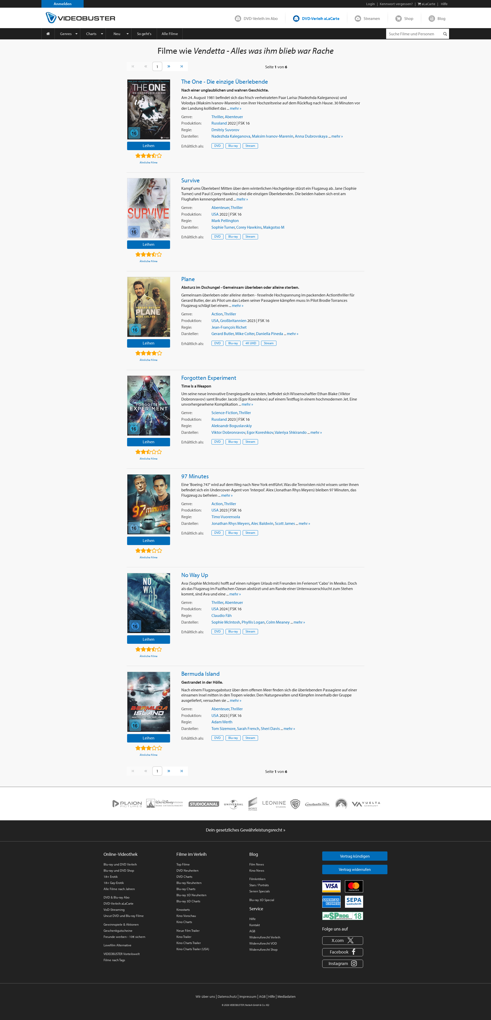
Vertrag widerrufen (355, 869)
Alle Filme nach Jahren (119, 889)
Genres (66, 33)
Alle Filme (170, 33)
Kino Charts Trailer (188, 943)
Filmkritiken (257, 879)
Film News (256, 864)
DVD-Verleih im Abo (261, 18)
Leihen (148, 145)
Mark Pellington (225, 220)
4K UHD (251, 343)
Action (217, 313)
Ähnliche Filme (149, 162)
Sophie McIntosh (225, 622)
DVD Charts (184, 876)
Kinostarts (183, 909)
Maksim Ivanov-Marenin (272, 136)
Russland (219, 123)
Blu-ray (233, 145)
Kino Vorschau (186, 916)
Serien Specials (259, 891)
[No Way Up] (148, 603)
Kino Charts (184, 922)
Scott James (285, 523)
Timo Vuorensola (225, 516)
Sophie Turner (223, 227)
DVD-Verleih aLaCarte (320, 18)
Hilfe (252, 919)
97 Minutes (195, 476)
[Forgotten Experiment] (148, 405)
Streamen (372, 18)
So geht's (144, 33)
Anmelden (63, 3)
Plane (188, 279)
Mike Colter (244, 333)
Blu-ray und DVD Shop (119, 870)
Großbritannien (233, 320)
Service (256, 909)
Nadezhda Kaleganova (230, 136)
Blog (441, 18)
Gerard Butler (222, 333)
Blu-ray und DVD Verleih (120, 864)
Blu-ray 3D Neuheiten (191, 895)
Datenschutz (227, 996)
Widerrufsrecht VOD (263, 943)
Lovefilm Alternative (117, 945)
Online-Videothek (120, 854)
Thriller (217, 116)
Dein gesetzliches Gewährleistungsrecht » (245, 830)
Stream (250, 145)
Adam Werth (221, 721)
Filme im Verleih (191, 854)
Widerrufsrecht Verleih (264, 937)
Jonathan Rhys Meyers (230, 523)
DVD (217, 145)
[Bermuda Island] (148, 702)
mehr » (235, 108)
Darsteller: (189, 136)
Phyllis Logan (253, 622)
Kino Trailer (183, 937)
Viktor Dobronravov (228, 432)
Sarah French (248, 728)
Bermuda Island (200, 673)
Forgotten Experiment (208, 377)
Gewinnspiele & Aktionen (121, 924)
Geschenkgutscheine (118, 930)
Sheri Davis (270, 728)
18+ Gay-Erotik (114, 883)
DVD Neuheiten (187, 870)
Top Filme (183, 864)
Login (370, 4)
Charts (91, 33)
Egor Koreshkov (260, 432)
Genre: (186, 116)
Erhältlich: (192, 146)
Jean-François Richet (229, 327)
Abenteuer (234, 116)
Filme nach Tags (114, 960)
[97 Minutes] (148, 504)
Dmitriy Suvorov (225, 129)
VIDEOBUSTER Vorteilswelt (122, 954)
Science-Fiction (224, 412)
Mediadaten (286, 996)
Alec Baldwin (262, 523)
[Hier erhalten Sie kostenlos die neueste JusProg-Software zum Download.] (342, 915)
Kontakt (254, 925)
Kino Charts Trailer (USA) (192, 949)
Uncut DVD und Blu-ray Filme (124, 916)
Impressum (247, 996)
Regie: (186, 129)
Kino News (256, 870)
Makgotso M (273, 227)
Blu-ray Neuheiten (189, 883)
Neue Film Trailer (187, 930)
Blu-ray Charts (185, 889)
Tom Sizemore (223, 728)
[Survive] (148, 208)
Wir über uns (205, 996)
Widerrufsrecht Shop (263, 949)
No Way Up (194, 575)
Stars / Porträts (259, 885)
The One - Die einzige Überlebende (224, 81)
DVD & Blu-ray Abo (116, 897)
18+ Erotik (111, 876)
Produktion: (191, 123)
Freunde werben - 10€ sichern (124, 937)
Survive (190, 180)
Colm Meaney (278, 622)
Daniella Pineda (269, 333)
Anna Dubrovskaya (311, 136)
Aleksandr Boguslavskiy (231, 425)
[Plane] (148, 307)
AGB (252, 931)
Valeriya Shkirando (291, 432)
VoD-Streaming (114, 909)
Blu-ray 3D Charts (188, 901)
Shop (408, 18)
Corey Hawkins (249, 227)
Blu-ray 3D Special (261, 900)
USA (215, 214)
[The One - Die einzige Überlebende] (148, 109)
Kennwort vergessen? (396, 4)
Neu (117, 33)
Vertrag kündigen (355, 856)
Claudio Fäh (221, 615)
